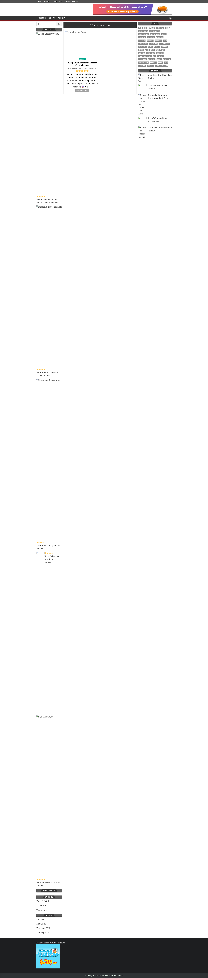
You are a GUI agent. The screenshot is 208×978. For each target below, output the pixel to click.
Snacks (160, 63)
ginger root (142, 47)
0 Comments (92, 68)
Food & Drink (42, 18)
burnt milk (160, 28)
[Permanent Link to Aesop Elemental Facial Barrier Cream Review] (82, 44)
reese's (159, 59)
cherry (168, 28)
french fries (153, 44)
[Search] (170, 18)
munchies (142, 53)
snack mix (153, 63)
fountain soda (143, 44)
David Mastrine (72, 68)
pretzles (160, 56)
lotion (147, 50)
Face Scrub (159, 37)
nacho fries (160, 53)
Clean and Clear (143, 34)
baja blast (151, 28)
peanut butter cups (145, 56)
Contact (46, 1)
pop (154, 56)
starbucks (142, 66)
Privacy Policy (57, 1)
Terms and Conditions (71, 1)
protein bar (142, 59)
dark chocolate (155, 34)
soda (166, 63)
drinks (164, 34)
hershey (156, 47)
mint (152, 50)
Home (39, 1)
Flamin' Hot (158, 41)
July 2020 (41, 919)
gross (150, 47)
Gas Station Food (164, 44)
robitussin (166, 59)
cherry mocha (143, 31)
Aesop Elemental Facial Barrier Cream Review (82, 64)
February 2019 (43, 928)
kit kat (141, 50)
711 (140, 28)
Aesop (144, 28)
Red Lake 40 (151, 59)
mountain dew (160, 50)
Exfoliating (142, 37)
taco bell (150, 66)
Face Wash (142, 41)
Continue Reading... (82, 91)
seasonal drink (143, 63)
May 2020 (41, 924)
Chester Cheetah (155, 31)
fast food (150, 41)
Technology (61, 18)
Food (165, 41)
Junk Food (164, 47)
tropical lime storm (161, 66)
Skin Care (51, 18)
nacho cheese (151, 53)
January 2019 (42, 933)
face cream (151, 37)
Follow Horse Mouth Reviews (50, 943)
